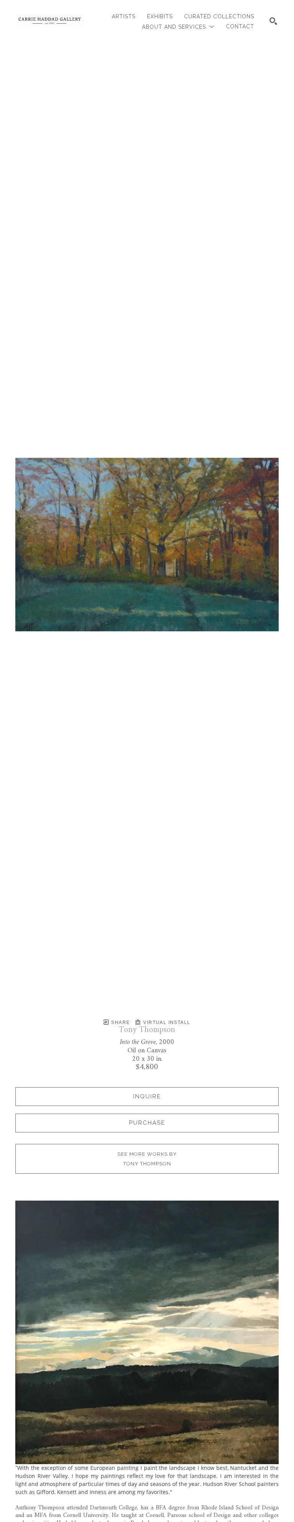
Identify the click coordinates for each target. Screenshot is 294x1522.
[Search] (273, 21)
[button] (178, 26)
